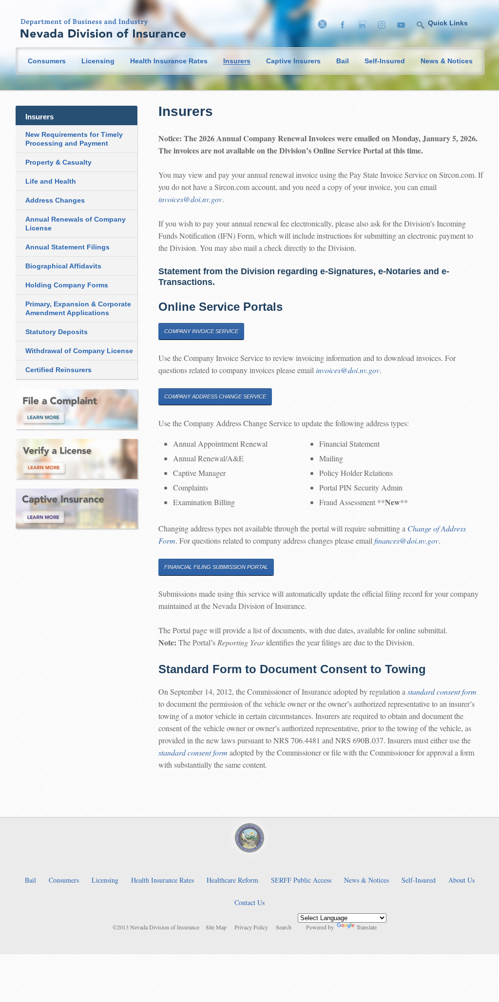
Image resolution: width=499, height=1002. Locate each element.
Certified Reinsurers (58, 370)
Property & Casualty (58, 162)
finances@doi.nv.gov (406, 540)
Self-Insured (385, 60)
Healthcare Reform (232, 880)
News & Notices (447, 60)
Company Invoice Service (201, 331)
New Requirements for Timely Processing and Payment (74, 139)
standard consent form (442, 691)
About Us (461, 880)
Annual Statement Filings (67, 247)
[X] (325, 25)
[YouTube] (403, 25)
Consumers (47, 60)
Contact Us (249, 902)
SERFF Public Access (301, 880)
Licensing (98, 60)
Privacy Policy (251, 927)
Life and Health (50, 181)
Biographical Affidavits (63, 266)
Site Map (216, 927)
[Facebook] (345, 25)
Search (283, 927)
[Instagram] (384, 25)
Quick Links (448, 23)
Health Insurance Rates (169, 60)
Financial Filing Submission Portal (216, 567)
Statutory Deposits (56, 332)
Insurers (236, 61)
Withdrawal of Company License (79, 351)
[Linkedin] (364, 25)
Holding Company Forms (66, 285)
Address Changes (55, 200)
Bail (342, 60)
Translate (366, 927)
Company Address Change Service (215, 396)
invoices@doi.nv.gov (190, 199)
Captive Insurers (293, 60)
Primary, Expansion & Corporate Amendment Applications (78, 308)
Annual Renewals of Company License (75, 223)
